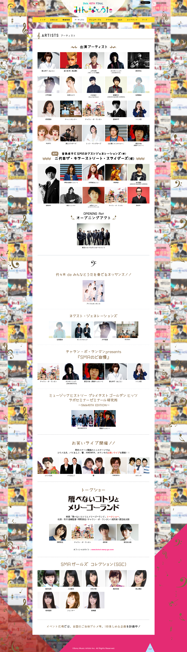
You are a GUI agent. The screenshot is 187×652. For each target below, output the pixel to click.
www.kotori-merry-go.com (102, 549)
